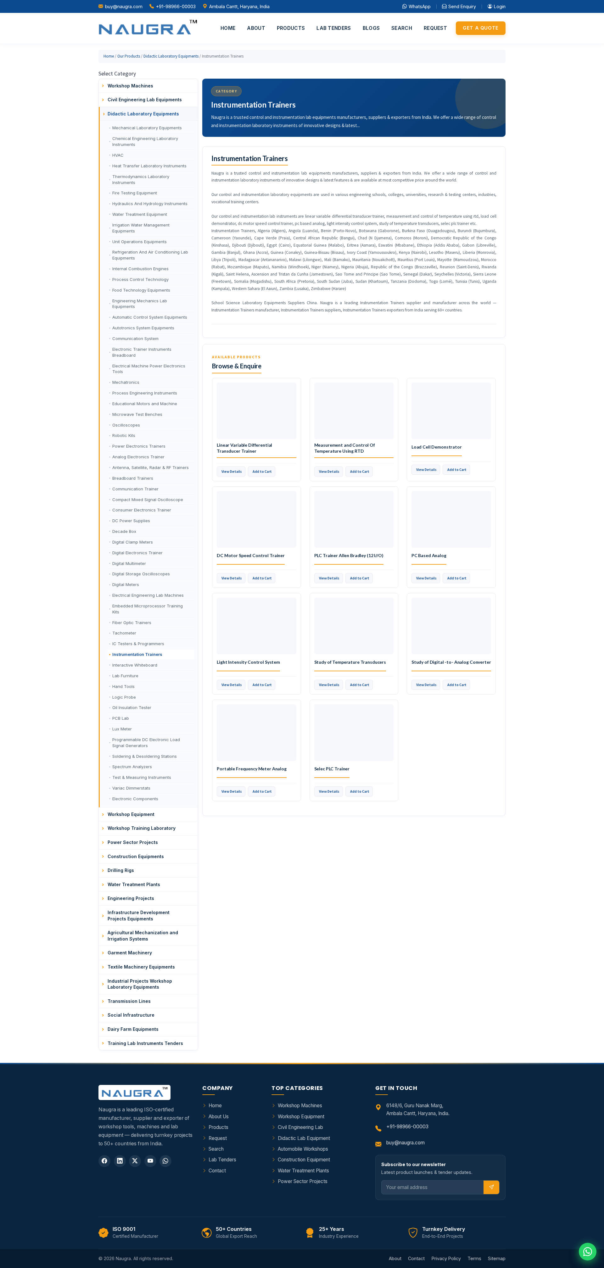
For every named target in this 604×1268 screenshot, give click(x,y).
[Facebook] (104, 1161)
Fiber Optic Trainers (131, 622)
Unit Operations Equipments (139, 241)
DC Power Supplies (131, 520)
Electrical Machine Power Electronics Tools (148, 368)
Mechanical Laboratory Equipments (147, 127)
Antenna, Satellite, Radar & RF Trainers (150, 467)
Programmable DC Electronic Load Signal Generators (146, 742)
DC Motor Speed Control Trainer (251, 555)
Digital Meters (125, 584)
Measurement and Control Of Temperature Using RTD (344, 448)
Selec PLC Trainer (332, 768)
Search (401, 28)
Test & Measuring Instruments (141, 777)
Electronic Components (135, 798)
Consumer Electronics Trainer (141, 509)
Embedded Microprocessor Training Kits (147, 608)
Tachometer (124, 632)
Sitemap (497, 1258)
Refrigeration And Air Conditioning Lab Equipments (150, 254)
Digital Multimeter (129, 563)
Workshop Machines (300, 1106)
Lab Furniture (125, 675)
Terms (474, 1258)
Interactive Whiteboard (134, 665)
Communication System (135, 338)
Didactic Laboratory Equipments (171, 56)
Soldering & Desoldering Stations (144, 756)
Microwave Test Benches (137, 414)
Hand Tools (123, 686)
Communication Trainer (135, 488)
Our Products (128, 56)
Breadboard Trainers (132, 478)
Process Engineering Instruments (144, 392)
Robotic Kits (123, 435)
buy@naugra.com (124, 6)
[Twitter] (135, 1161)
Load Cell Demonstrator (436, 447)
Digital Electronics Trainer (137, 552)
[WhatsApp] (165, 1161)
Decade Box (124, 531)
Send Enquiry (462, 6)
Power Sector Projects (302, 1181)
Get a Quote (481, 28)
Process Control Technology (140, 279)
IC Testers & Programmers (138, 643)
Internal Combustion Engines (140, 268)
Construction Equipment (304, 1160)
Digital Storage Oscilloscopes (141, 573)
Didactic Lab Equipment (304, 1138)
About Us (219, 1117)
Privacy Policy (446, 1258)
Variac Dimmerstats (131, 787)
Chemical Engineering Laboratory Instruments (145, 141)
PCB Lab (120, 718)
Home (228, 28)
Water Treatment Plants (303, 1171)
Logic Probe (124, 697)
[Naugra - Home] (147, 28)
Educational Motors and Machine (144, 403)
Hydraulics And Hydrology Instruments (149, 203)
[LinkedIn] (120, 1161)
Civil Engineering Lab (300, 1127)
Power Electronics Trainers (138, 446)
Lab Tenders (333, 28)
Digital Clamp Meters (132, 542)
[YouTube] (150, 1161)
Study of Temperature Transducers (350, 662)
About (256, 28)
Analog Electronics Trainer (138, 456)
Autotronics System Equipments (143, 327)
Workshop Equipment (301, 1117)
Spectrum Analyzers (132, 766)
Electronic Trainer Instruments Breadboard (141, 352)
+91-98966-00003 (176, 6)
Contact (217, 1171)
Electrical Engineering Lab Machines (148, 595)
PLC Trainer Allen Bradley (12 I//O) (348, 555)
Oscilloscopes (126, 424)
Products (291, 28)
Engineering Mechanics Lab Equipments (139, 303)
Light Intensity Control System (248, 662)
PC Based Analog (428, 555)
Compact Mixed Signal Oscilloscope (147, 499)
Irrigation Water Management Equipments (141, 227)
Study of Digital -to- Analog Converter (451, 662)
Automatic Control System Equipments (149, 317)
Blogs (371, 28)
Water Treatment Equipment (139, 214)
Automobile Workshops (303, 1149)
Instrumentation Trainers (137, 654)
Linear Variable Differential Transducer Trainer (244, 448)
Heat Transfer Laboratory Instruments (149, 165)
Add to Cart (262, 471)
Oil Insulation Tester (131, 707)
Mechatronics (125, 382)
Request (435, 28)
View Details (231, 471)
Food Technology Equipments (141, 290)
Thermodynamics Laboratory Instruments (140, 179)
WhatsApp (420, 6)
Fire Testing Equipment (134, 192)
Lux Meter (122, 728)
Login (500, 6)
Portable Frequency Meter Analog (252, 768)
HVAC (118, 155)
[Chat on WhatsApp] (587, 1251)
